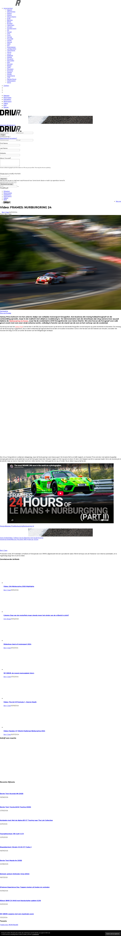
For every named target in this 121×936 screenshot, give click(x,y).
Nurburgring (19, 526)
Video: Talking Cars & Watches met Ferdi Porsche (26, 538)
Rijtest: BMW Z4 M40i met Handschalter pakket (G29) (20, 900)
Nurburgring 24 (28, 526)
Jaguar (9, 42)
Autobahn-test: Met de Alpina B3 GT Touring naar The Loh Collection (26, 820)
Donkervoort (11, 28)
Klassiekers (7, 99)
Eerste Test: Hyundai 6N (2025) (11, 793)
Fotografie (3, 526)
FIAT (8, 33)
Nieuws (6, 107)
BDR (5, 105)
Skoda (9, 74)
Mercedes (10, 60)
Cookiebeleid (35, 934)
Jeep (9, 44)
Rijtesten (6, 96)
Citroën (9, 27)
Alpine (9, 15)
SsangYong (11, 76)
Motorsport (7, 101)
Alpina (9, 13)
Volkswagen (11, 81)
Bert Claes (5, 212)
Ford (8, 35)
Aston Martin (11, 17)
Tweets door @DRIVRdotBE (9, 925)
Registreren (11, 125)
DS (8, 30)
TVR (8, 77)
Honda (9, 37)
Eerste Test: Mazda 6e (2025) (11, 860)
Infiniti (9, 40)
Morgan (10, 64)
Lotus (9, 54)
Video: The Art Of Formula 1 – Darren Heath (20, 702)
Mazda (9, 57)
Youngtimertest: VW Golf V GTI (12, 834)
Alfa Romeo (11, 12)
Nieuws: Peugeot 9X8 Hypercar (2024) (24, 539)
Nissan (9, 65)
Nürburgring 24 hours (18, 321)
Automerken (8, 8)
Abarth (9, 10)
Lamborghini (11, 49)
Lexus (9, 52)
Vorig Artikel (4, 538)
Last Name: (4, 148)
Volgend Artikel (5, 539)
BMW (9, 22)
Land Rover (11, 50)
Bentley (10, 20)
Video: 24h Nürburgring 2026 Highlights (19, 586)
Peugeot (10, 69)
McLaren (10, 59)
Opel (9, 67)
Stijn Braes (7, 619)
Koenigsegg (11, 47)
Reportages (7, 98)
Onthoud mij (4, 137)
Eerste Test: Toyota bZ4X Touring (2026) (15, 807)
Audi (8, 18)
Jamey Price (19, 327)
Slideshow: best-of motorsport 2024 (17, 644)
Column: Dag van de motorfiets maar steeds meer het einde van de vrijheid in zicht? (36, 615)
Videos (6, 103)
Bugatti (9, 23)
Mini (8, 62)
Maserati (10, 55)
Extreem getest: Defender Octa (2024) (14, 874)
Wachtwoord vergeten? (8, 138)
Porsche (10, 71)
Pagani (9, 72)
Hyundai (10, 39)
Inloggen (3, 125)
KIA (8, 45)
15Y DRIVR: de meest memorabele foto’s (19, 673)
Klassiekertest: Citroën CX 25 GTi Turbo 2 (15, 847)
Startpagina (4, 311)
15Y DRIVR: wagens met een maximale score (17, 914)
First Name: (4, 143)
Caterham (10, 25)
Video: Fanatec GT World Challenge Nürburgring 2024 (24, 731)
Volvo (9, 82)
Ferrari (9, 32)
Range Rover (11, 79)
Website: (3, 153)
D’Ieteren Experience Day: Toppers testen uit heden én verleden (25, 887)
